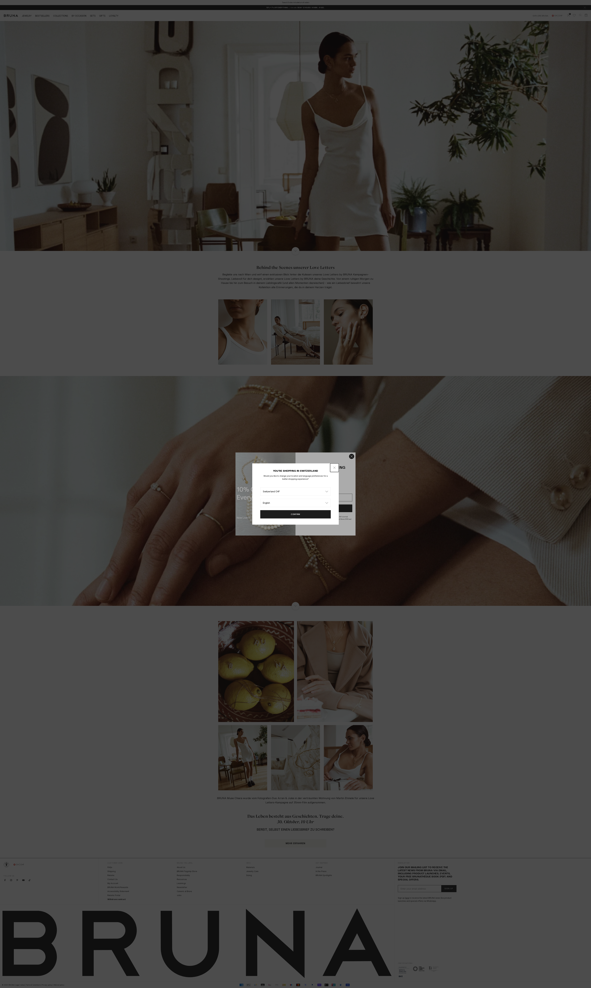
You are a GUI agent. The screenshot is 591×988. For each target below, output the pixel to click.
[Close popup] (334, 467)
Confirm (295, 514)
